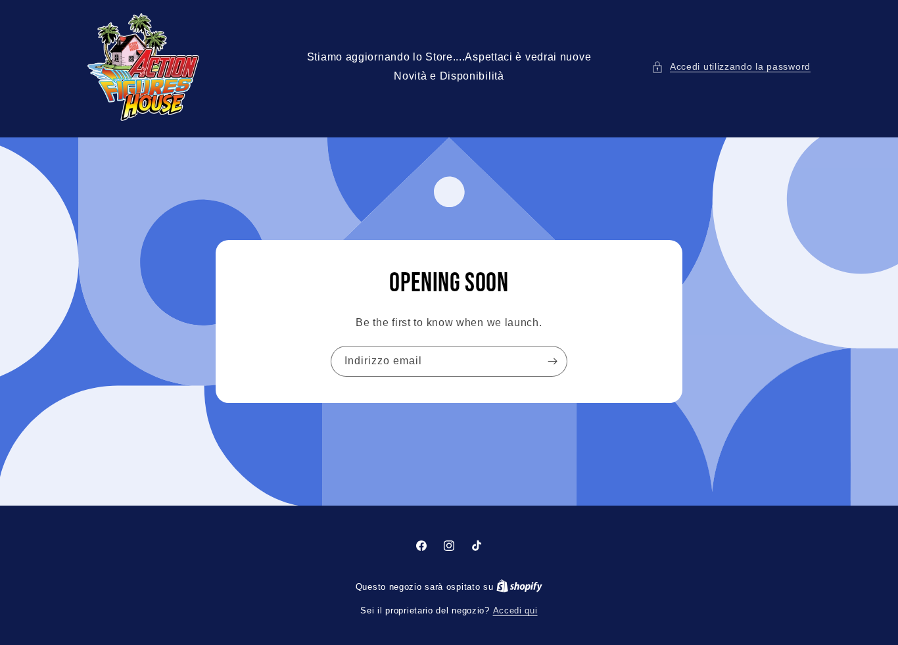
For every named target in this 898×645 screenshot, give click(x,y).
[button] (731, 67)
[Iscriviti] (552, 361)
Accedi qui (515, 610)
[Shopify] (519, 587)
